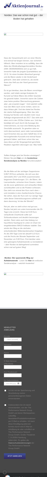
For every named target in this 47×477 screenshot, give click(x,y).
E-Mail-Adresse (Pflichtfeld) (10, 362)
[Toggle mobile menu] (41, 9)
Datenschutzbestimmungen (19, 443)
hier (19, 158)
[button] (4, 472)
